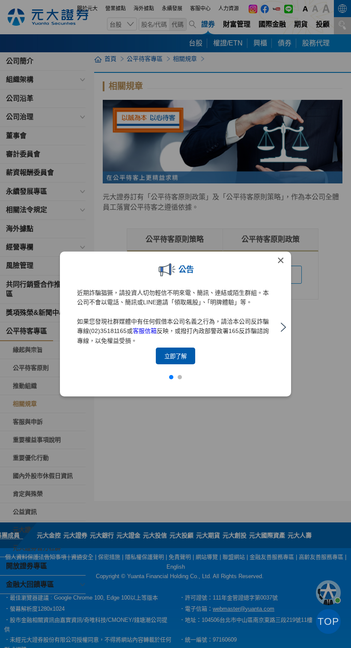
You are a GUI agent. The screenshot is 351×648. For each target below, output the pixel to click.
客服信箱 (145, 330)
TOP (328, 621)
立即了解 (175, 356)
